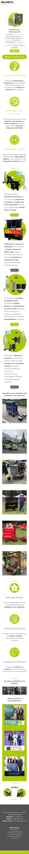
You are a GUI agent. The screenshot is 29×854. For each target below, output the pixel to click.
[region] (14, 32)
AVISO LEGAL (15, 830)
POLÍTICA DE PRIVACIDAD (14, 832)
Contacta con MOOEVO (14, 661)
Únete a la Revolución (14, 30)
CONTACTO (14, 838)
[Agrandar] (23, 688)
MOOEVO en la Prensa (14, 628)
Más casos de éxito (14, 597)
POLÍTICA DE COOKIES (14, 834)
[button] (14, 32)
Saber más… (14, 214)
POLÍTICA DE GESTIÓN (14, 836)
